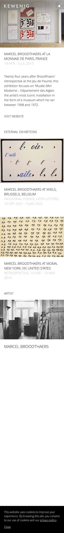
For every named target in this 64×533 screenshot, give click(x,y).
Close (7, 527)
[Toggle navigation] (59, 6)
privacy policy (48, 520)
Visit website (14, 116)
